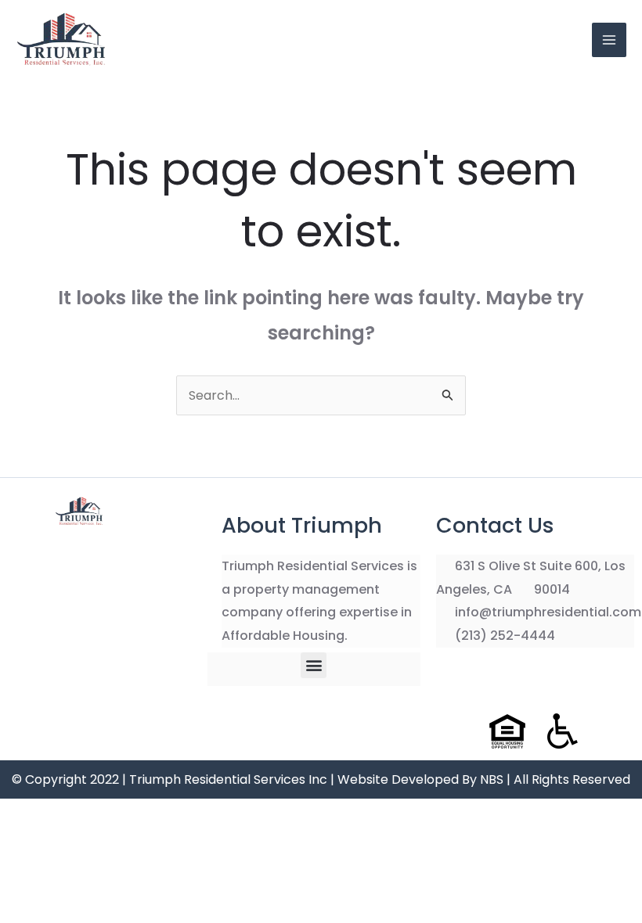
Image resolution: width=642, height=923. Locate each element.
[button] (313, 665)
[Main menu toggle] (609, 40)
